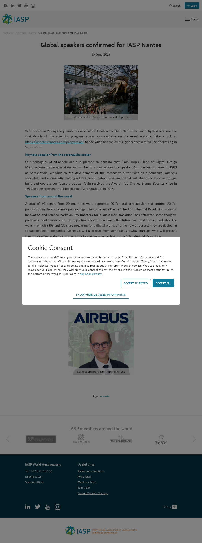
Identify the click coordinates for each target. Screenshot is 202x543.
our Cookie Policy (91, 274)
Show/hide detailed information (101, 294)
